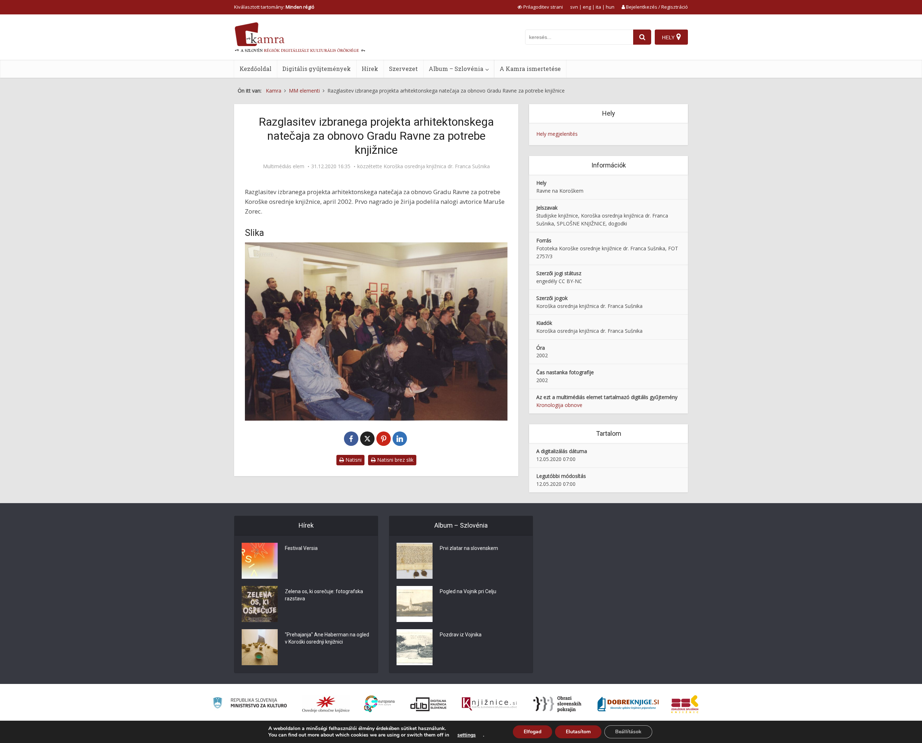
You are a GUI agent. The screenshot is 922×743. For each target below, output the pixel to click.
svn (574, 7)
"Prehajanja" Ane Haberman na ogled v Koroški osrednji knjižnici (327, 638)
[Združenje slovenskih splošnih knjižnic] (489, 704)
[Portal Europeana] (379, 704)
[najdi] (642, 37)
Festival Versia (301, 548)
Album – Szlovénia (456, 68)
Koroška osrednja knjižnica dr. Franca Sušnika (437, 166)
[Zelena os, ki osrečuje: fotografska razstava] (260, 604)
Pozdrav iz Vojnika (461, 634)
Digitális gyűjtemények (316, 68)
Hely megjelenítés (557, 133)
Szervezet (403, 68)
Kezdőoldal (256, 68)
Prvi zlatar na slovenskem (469, 548)
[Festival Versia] (260, 561)
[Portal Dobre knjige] (628, 704)
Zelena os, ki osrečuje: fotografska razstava (324, 594)
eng (587, 7)
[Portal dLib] (428, 704)
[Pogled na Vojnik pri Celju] (415, 604)
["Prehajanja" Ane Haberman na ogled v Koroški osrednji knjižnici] (260, 647)
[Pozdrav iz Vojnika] (415, 647)
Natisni (353, 459)
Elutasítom (578, 731)
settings (466, 735)
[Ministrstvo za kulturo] (250, 704)
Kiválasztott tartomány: (274, 7)
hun (610, 7)
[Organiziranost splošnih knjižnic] (326, 704)
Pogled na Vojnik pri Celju (468, 591)
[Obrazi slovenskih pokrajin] (557, 704)
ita (598, 7)
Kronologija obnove (559, 405)
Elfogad (532, 731)
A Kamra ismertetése (530, 68)
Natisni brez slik (394, 459)
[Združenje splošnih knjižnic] (684, 704)
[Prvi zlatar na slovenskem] (415, 561)
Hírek (370, 68)
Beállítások (628, 731)
